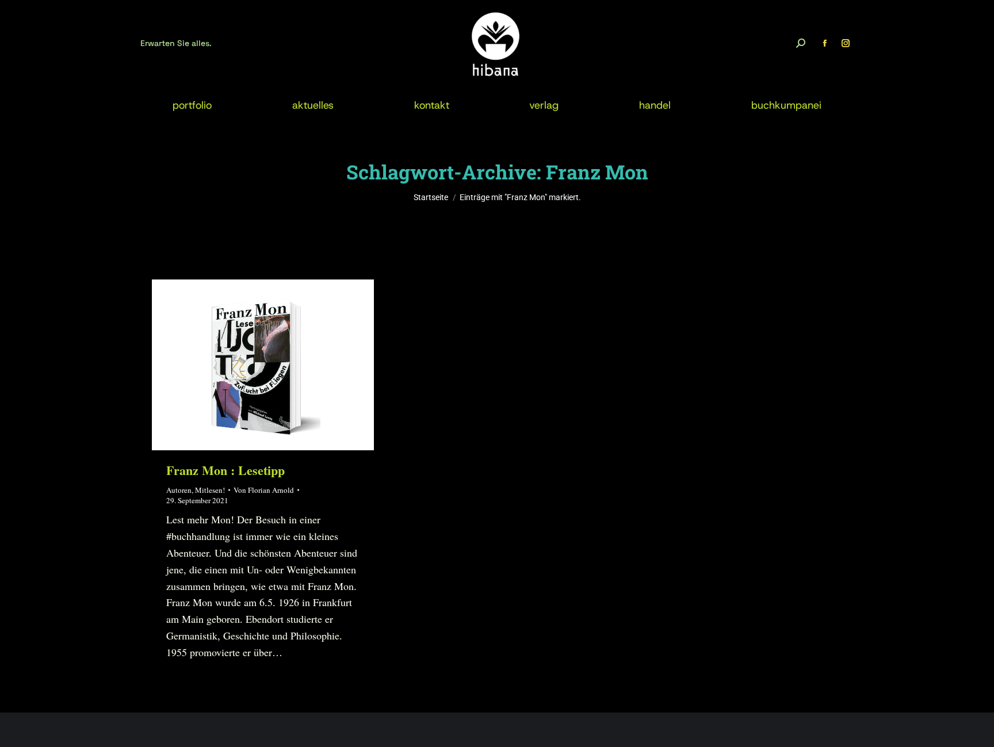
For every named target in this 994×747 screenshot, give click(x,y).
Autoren (179, 490)
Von (264, 490)
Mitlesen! (210, 490)
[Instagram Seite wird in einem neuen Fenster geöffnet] (846, 43)
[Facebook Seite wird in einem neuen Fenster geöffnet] (825, 43)
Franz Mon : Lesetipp (225, 470)
